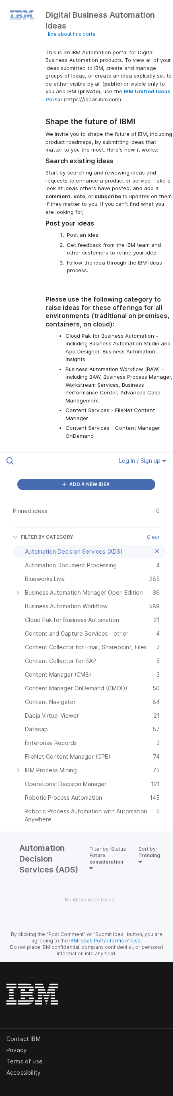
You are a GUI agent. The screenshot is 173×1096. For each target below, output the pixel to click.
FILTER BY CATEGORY (47, 537)
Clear (153, 537)
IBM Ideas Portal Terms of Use (105, 941)
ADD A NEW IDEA (89, 484)
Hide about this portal (71, 34)
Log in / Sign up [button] (140, 460)
